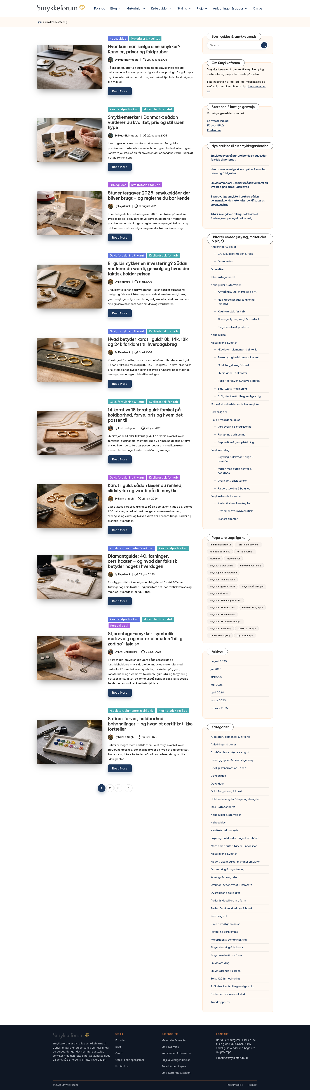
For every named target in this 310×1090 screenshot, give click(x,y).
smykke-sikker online (221, 565)
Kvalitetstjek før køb (124, 109)
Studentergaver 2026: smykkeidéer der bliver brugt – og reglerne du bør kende (149, 195)
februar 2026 (219, 708)
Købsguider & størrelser (226, 285)
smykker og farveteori (222, 586)
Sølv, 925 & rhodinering (232, 388)
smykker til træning (220, 628)
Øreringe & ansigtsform (232, 480)
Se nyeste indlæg (218, 121)
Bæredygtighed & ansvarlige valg (239, 357)
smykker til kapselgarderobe (225, 600)
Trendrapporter (228, 519)
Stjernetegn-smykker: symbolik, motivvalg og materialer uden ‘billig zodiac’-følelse (145, 639)
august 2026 (219, 661)
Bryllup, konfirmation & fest (235, 253)
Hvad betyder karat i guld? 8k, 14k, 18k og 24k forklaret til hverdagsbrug (148, 341)
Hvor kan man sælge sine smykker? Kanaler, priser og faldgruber (144, 49)
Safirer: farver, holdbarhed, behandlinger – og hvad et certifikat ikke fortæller (150, 724)
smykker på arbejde (253, 586)
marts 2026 (218, 700)
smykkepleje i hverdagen (223, 572)
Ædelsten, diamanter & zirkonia (132, 548)
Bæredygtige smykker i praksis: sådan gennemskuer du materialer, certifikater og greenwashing (238, 200)
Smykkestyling (220, 450)
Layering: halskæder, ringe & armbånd (236, 459)
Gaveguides (118, 185)
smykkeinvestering (250, 565)
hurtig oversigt (245, 551)
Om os (119, 1053)
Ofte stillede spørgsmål (129, 1059)
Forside (120, 1040)
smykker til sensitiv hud (222, 614)
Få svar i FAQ (215, 125)
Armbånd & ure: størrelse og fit (237, 291)
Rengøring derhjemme (231, 434)
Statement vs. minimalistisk (235, 511)
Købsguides (118, 38)
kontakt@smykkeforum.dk (232, 1058)
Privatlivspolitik (235, 1084)
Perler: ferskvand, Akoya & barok (239, 380)
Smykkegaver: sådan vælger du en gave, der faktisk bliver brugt (239, 157)
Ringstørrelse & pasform (233, 327)
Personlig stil (119, 625)
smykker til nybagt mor (222, 607)
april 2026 (217, 692)
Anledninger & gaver (223, 246)
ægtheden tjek (245, 635)
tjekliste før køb (247, 628)
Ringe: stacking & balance (234, 488)
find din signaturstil (220, 544)
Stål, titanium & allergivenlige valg (239, 396)
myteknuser (233, 558)
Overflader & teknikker (232, 373)
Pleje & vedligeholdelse (225, 420)
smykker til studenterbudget (225, 621)
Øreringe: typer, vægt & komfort (238, 319)
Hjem (40, 22)
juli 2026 (216, 669)
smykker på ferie (219, 593)
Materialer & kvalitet (145, 38)
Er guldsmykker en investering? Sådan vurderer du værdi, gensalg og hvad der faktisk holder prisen (149, 268)
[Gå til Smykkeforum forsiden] (81, 1036)
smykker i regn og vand (222, 579)
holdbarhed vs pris (220, 551)
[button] (129, 788)
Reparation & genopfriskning (236, 442)
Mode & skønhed (235, 404)
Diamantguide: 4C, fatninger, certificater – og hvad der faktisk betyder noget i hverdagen (142, 561)
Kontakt (252, 1084)
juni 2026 (216, 677)
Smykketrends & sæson (226, 496)
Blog (118, 1046)
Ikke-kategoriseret (223, 277)
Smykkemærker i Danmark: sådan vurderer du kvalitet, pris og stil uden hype (146, 122)
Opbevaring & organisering (235, 426)
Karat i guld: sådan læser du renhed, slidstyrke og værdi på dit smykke (145, 488)
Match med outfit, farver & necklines (235, 471)
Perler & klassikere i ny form (235, 503)
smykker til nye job (252, 607)
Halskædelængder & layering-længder (237, 301)
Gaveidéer (217, 269)
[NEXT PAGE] (129, 788)
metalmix (215, 558)
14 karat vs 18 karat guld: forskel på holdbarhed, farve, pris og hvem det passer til (145, 415)
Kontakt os (214, 130)
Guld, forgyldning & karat (127, 255)
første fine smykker (248, 544)
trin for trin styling (220, 635)
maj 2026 (217, 684)
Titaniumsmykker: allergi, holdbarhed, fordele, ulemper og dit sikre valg (234, 216)
